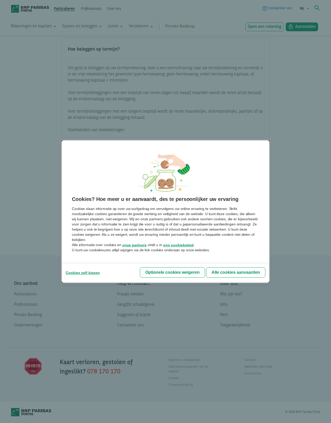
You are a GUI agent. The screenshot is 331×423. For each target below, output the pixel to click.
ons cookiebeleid (178, 245)
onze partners (134, 245)
